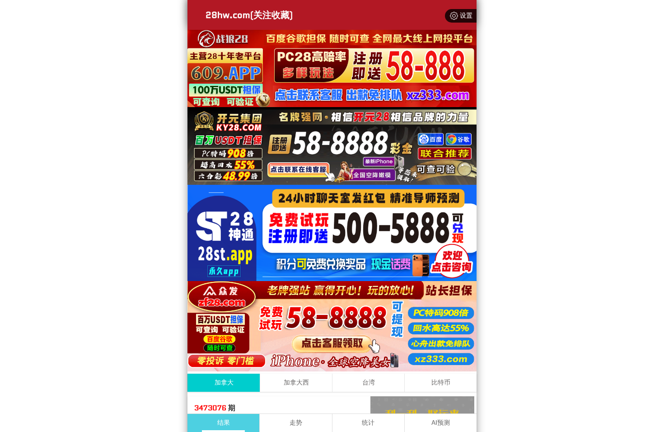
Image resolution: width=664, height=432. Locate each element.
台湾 (368, 382)
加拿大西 (296, 382)
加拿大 (224, 382)
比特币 (440, 382)
